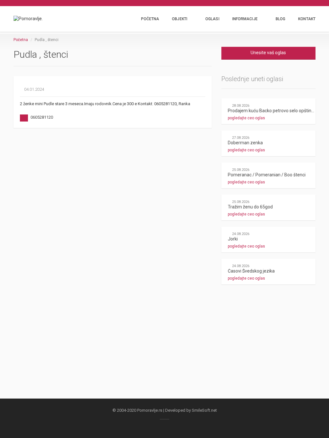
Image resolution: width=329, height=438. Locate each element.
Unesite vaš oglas (268, 52)
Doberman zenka (245, 142)
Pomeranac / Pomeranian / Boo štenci (267, 174)
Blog (280, 19)
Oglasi (212, 19)
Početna (150, 19)
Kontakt (307, 19)
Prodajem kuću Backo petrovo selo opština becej (277, 110)
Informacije (245, 19)
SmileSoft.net (204, 410)
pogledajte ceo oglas (247, 118)
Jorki (233, 238)
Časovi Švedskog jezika (251, 271)
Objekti (179, 19)
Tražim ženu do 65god (250, 206)
